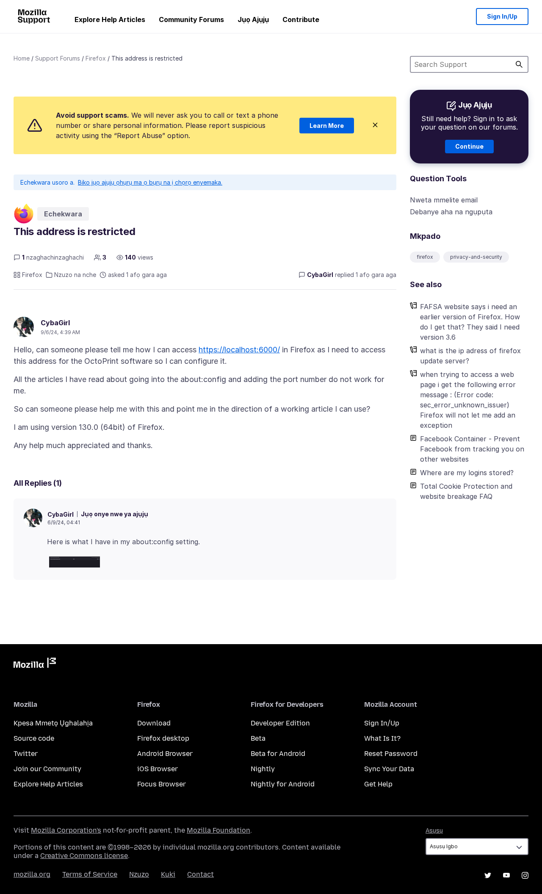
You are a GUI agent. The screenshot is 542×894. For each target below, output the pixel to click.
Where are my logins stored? (467, 472)
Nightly (263, 769)
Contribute (300, 19)
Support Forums (57, 58)
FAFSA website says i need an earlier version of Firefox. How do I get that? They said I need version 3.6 (470, 321)
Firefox (96, 58)
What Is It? (382, 738)
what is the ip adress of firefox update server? (470, 355)
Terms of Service (89, 874)
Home (22, 58)
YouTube (506, 875)
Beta (258, 738)
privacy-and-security (476, 257)
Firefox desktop (163, 738)
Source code (34, 738)
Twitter (26, 754)
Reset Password (391, 754)
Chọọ (519, 64)
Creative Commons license (84, 856)
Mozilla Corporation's (66, 830)
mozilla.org (32, 874)
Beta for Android (278, 754)
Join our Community (47, 769)
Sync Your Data (389, 769)
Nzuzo (139, 874)
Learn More (327, 125)
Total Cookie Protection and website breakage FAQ (466, 491)
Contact (200, 874)
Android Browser (165, 754)
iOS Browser (157, 769)
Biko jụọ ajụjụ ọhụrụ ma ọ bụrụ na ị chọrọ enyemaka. (150, 182)
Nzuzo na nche (75, 274)
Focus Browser (161, 784)
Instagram (525, 875)
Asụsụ (434, 830)
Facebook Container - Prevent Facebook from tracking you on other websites (472, 449)
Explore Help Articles (110, 19)
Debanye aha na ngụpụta (451, 212)
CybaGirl (55, 322)
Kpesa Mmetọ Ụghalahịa (53, 723)
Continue (469, 146)
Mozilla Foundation (218, 830)
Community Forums (191, 19)
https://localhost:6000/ (239, 349)
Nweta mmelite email (444, 200)
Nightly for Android (283, 784)
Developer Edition (280, 723)
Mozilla (35, 664)
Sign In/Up (502, 16)
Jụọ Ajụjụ (253, 19)
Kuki (168, 874)
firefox (425, 257)
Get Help (378, 784)
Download (154, 723)
